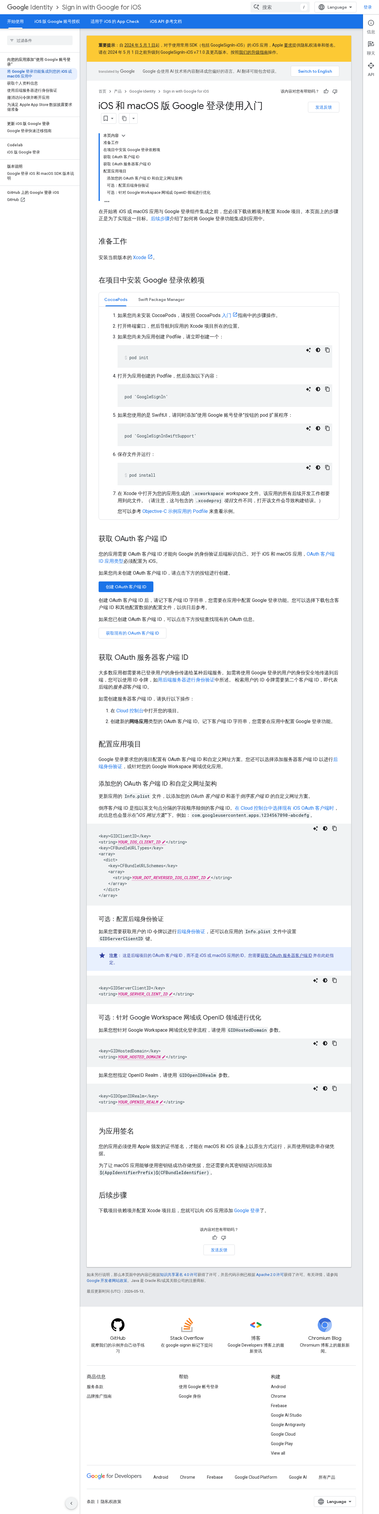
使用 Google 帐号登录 (199, 1386)
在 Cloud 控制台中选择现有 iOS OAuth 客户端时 (284, 808)
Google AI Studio (286, 1415)
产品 (118, 91)
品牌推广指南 (99, 1396)
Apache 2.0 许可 (270, 1274)
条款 (91, 1501)
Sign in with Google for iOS (101, 7)
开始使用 (15, 21)
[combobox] (280, 7)
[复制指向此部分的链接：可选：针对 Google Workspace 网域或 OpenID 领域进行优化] (267, 1018)
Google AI (298, 1477)
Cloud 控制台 (130, 711)
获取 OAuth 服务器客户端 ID (286, 955)
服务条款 (95, 1386)
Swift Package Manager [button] (161, 299)
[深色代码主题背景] (318, 350)
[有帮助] (326, 91)
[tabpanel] (219, 413)
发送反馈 (323, 107)
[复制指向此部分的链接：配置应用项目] (147, 744)
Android (278, 1386)
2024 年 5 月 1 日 (139, 45)
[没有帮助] (334, 91)
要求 (288, 45)
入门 (226, 315)
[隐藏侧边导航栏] (71, 1503)
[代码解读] (308, 350)
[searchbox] (40, 40)
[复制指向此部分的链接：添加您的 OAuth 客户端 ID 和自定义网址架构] (223, 784)
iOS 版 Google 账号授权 (57, 21)
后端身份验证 (191, 931)
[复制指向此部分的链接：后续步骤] (133, 1195)
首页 (102, 91)
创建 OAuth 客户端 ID (126, 586)
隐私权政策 (111, 1501)
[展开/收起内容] (123, 135)
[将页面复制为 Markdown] (124, 118)
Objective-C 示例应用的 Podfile (175, 511)
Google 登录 (247, 1210)
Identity (41, 7)
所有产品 (327, 1477)
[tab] (116, 299)
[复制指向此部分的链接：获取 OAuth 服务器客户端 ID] (194, 658)
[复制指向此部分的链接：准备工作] (133, 241)
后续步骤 (160, 218)
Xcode (139, 257)
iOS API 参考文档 (166, 21)
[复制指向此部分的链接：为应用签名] (140, 1131)
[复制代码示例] (327, 350)
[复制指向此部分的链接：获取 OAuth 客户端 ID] (173, 539)
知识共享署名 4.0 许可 (178, 1274)
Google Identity (142, 91)
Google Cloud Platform (256, 1477)
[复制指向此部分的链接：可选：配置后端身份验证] (170, 919)
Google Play (282, 1443)
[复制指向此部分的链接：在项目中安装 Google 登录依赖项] (210, 280)
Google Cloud (283, 1434)
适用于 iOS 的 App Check (115, 21)
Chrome (278, 1396)
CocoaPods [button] (116, 299)
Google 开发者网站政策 (107, 1280)
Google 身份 (190, 1396)
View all (278, 1453)
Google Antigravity (288, 1424)
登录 (368, 7)
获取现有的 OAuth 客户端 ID (132, 633)
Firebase (279, 1405)
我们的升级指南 (253, 52)
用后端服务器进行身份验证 (186, 680)
